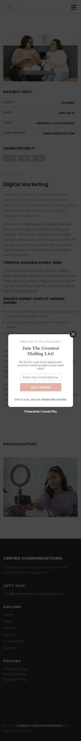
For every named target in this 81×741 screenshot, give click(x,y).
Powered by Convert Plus (40, 411)
